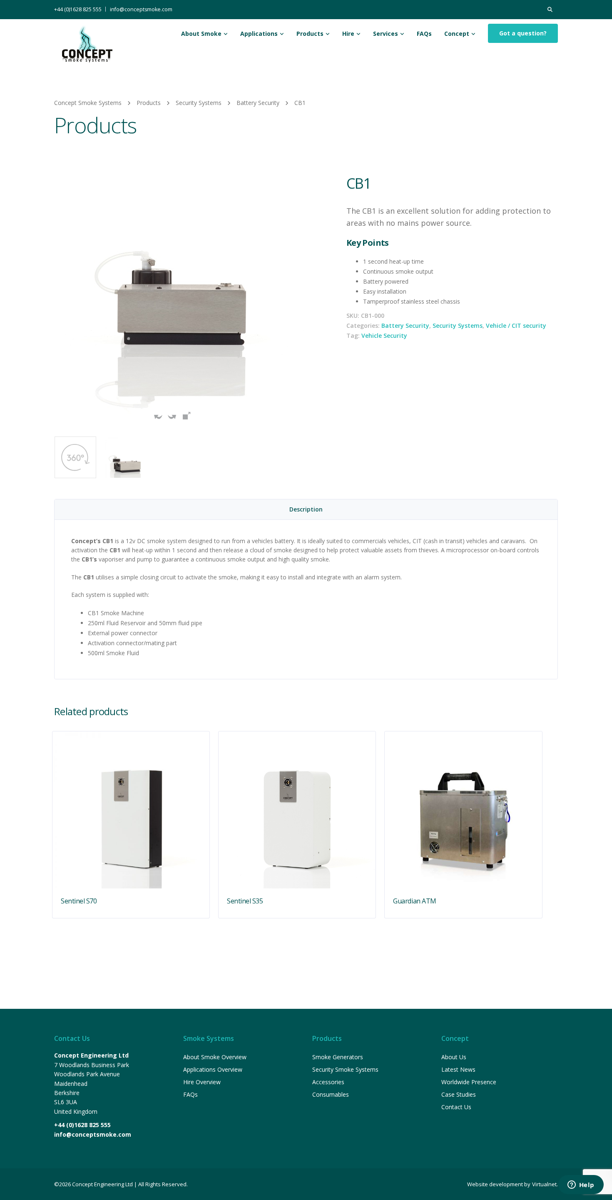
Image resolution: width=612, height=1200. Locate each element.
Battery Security (405, 325)
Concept (456, 33)
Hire (348, 33)
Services (385, 33)
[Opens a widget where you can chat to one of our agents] (581, 1185)
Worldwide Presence (468, 1082)
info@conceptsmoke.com (141, 9)
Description (306, 509)
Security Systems (458, 325)
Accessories (328, 1082)
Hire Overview (202, 1082)
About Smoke (201, 33)
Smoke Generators (337, 1057)
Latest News (458, 1069)
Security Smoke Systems (345, 1069)
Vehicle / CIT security (516, 325)
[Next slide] (295, 299)
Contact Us (456, 1107)
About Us (453, 1057)
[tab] (306, 509)
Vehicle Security (384, 335)
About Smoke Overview (214, 1057)
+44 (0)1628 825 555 (78, 9)
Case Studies (458, 1094)
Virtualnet (544, 1184)
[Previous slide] (62, 299)
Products (309, 33)
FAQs (424, 33)
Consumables (330, 1094)
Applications (259, 33)
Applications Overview (212, 1069)
